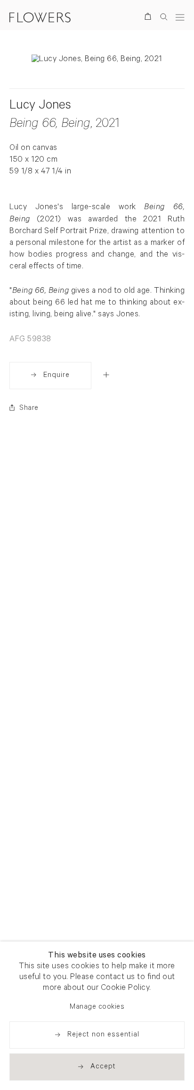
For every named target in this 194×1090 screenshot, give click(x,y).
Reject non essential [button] (103, 1035)
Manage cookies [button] (97, 1008)
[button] (106, 374)
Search (164, 16)
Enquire (56, 376)
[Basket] (149, 18)
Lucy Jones (40, 106)
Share (29, 409)
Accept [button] (103, 1067)
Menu (179, 17)
